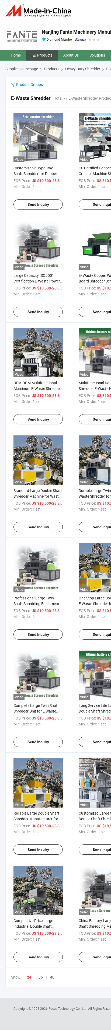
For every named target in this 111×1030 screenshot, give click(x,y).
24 (29, 977)
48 (52, 977)
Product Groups (29, 84)
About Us (71, 55)
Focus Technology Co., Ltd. (68, 1008)
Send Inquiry (38, 204)
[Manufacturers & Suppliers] (39, 10)
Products (45, 55)
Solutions (97, 55)
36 (41, 977)
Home (16, 55)
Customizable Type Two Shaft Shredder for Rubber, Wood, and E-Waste (35, 173)
